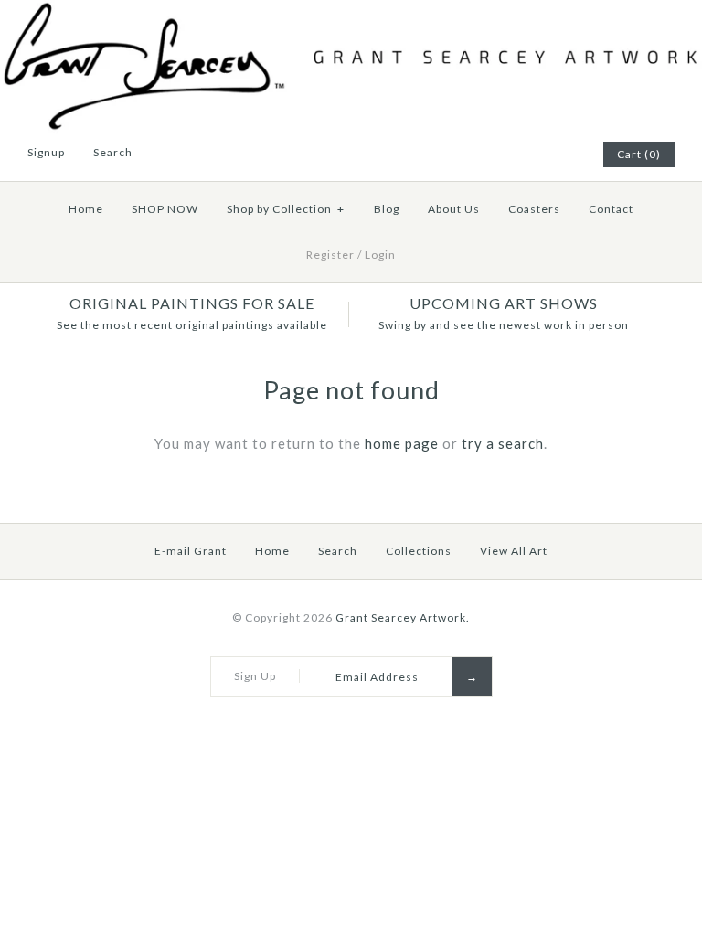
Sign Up (255, 676)
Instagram (563, 154)
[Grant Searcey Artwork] (351, 11)
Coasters (534, 209)
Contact (611, 209)
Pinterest (517, 154)
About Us (454, 209)
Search (337, 551)
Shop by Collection (286, 209)
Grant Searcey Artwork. (402, 617)
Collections (419, 551)
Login (380, 254)
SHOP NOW (165, 209)
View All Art (514, 551)
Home (86, 209)
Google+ (540, 154)
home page (402, 443)
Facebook (494, 154)
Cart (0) (639, 154)
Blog (386, 209)
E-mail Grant (190, 551)
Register (330, 254)
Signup (46, 152)
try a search (503, 443)
